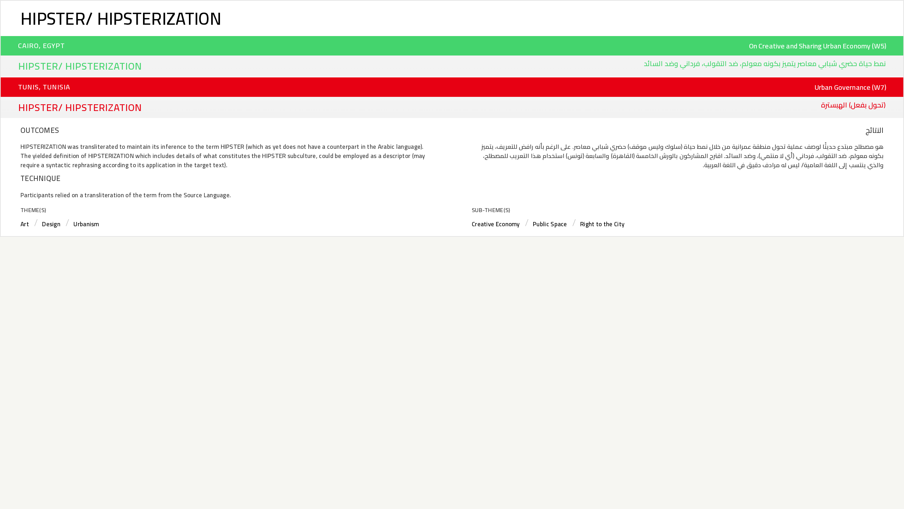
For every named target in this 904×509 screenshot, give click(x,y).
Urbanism (86, 224)
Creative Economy (496, 224)
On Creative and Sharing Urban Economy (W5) (817, 45)
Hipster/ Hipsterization (120, 18)
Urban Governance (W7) (850, 87)
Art (24, 224)
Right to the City (602, 224)
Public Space (550, 224)
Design (51, 224)
